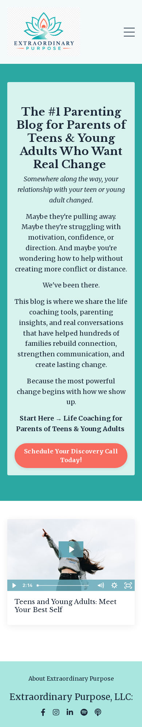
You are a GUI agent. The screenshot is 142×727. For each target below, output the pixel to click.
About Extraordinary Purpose (71, 678)
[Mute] (100, 585)
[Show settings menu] (114, 585)
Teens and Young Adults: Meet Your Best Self (66, 606)
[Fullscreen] (128, 585)
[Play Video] (14, 585)
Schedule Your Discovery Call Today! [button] (71, 456)
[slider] (64, 585)
